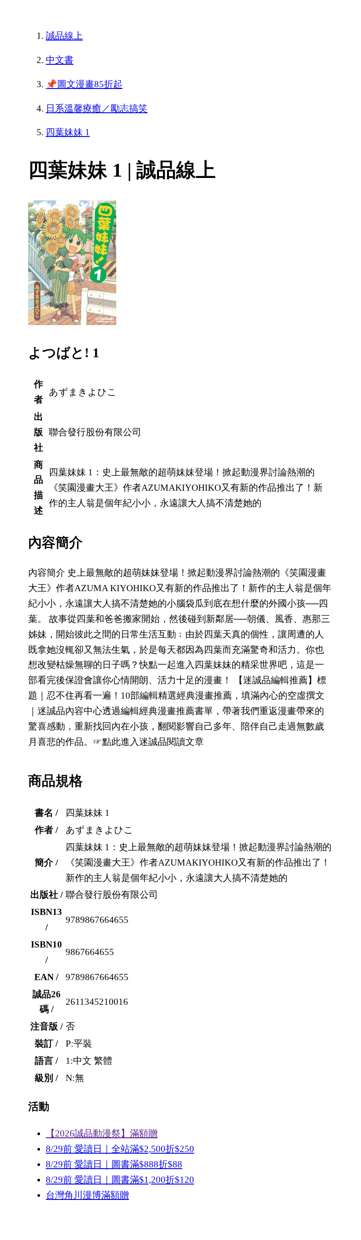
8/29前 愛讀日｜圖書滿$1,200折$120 (120, 1179)
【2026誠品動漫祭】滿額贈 (102, 1133)
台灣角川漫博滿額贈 (87, 1195)
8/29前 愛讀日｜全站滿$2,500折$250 (120, 1149)
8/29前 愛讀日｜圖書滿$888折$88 (114, 1164)
